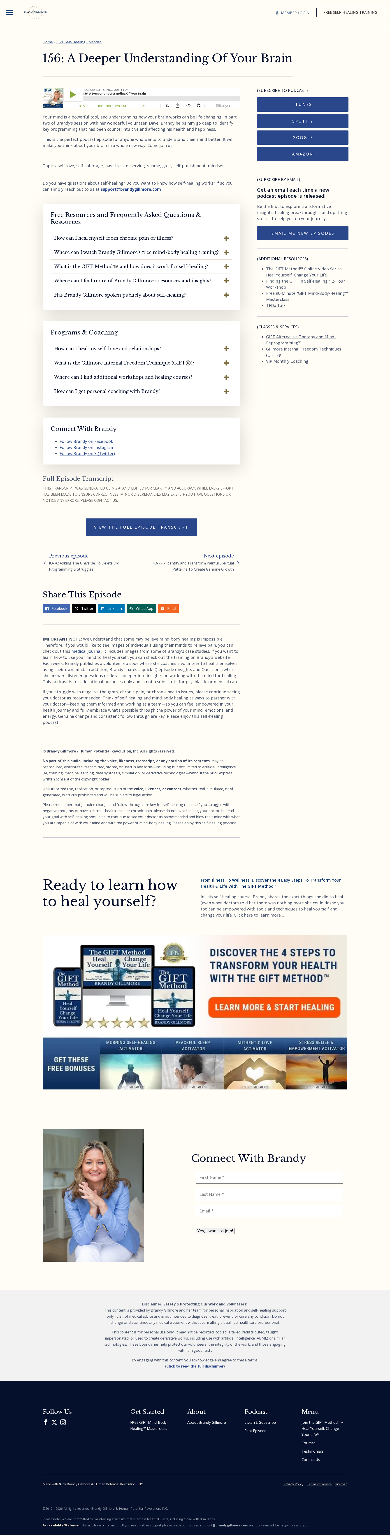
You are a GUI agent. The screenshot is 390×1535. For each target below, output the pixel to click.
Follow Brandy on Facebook (86, 441)
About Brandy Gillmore (206, 1422)
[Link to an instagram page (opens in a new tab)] (63, 1422)
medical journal (86, 651)
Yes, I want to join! (215, 1230)
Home (48, 41)
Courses (309, 1442)
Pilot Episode (255, 1430)
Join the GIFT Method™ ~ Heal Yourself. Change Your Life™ (323, 1428)
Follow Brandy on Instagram (87, 447)
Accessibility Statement (62, 1525)
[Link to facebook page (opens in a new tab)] (45, 1422)
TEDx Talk (276, 305)
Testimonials (312, 1451)
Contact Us (311, 1459)
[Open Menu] (9, 12)
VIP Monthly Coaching (287, 361)
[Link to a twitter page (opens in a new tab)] (54, 1422)
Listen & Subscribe (260, 1422)
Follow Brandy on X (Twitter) (87, 453)
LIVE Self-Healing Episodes (79, 41)
